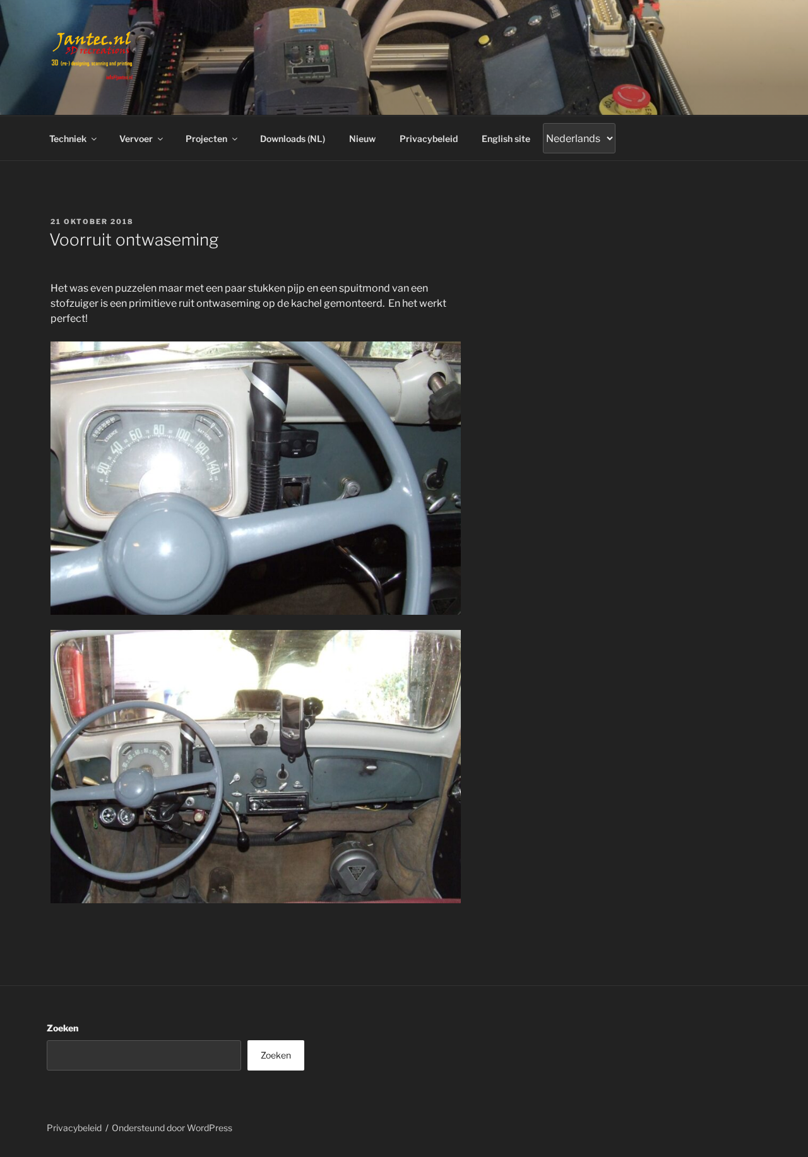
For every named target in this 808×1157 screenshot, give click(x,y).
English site (506, 138)
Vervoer (136, 138)
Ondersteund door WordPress (172, 1127)
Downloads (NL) (292, 138)
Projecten (206, 138)
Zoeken (62, 1028)
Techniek (67, 138)
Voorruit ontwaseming (133, 239)
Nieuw (362, 138)
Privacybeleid (429, 138)
